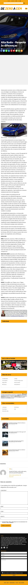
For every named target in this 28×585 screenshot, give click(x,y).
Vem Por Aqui (16, 407)
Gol (21, 396)
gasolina (17, 396)
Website (2, 516)
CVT (9, 395)
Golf (22, 396)
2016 (2, 394)
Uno (11, 398)
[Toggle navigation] (26, 8)
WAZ (15, 409)
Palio (13, 397)
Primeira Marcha (17, 384)
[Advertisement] (14, 70)
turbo (8, 398)
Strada (2, 398)
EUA (7, 396)
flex (12, 396)
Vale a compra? (21, 582)
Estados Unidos (24, 395)
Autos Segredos (4, 380)
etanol (3, 396)
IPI (5, 397)
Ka (6, 397)
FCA (9, 396)
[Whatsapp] (6, 51)
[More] (21, 51)
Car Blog (15, 378)
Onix (12, 397)
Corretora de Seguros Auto (18, 380)
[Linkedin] (9, 51)
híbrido (3, 397)
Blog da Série (4, 382)
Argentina (15, 394)
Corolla (6, 395)
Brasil (24, 394)
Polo (17, 397)
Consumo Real (12, 582)
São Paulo (5, 398)
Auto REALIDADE (5, 378)
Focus (14, 396)
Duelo (8, 582)
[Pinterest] (11, 51)
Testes (16, 582)
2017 (3, 394)
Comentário (4, 490)
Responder (11, 476)
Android (6, 394)
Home (5, 582)
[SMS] (16, 51)
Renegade (19, 397)
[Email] (19, 51)
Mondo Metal (4, 409)
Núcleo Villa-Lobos (5, 411)
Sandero (23, 397)
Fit (10, 396)
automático (19, 394)
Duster (13, 395)
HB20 (24, 396)
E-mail (2, 511)
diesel (11, 395)
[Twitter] (4, 51)
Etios (6, 396)
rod (10, 469)
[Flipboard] (14, 51)
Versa (13, 398)
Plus (15, 397)
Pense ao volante (17, 382)
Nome (2, 506)
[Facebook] (1, 51)
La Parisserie (4, 407)
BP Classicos (4, 384)
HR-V (26, 396)
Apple (13, 394)
